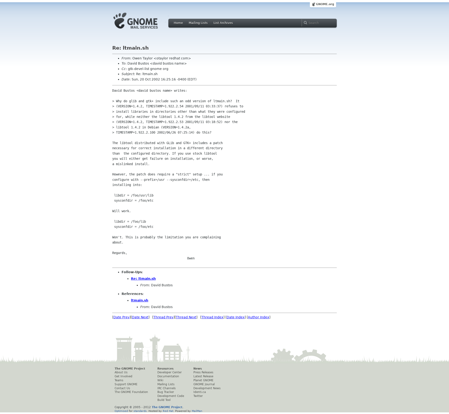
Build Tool (163, 400)
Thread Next (186, 317)
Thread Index (212, 317)
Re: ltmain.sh (143, 278)
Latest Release (203, 376)
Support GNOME (126, 384)
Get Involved (123, 376)
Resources (165, 368)
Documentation (168, 376)
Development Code (170, 396)
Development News (207, 388)
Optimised (121, 411)
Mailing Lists (198, 23)
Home (178, 23)
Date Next (140, 317)
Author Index (258, 317)
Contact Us (122, 388)
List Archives (223, 23)
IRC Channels (166, 388)
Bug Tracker (165, 392)
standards (140, 411)
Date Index (236, 317)
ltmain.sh (139, 300)
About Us (121, 372)
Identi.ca (199, 392)
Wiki (160, 380)
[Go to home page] (143, 30)
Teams (119, 380)
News (197, 368)
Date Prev (121, 317)
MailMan (197, 411)
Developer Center (169, 372)
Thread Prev (163, 317)
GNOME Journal (204, 384)
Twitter (198, 396)
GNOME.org (325, 4)
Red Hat (168, 411)
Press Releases (203, 372)
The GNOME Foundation (131, 392)
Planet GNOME (203, 380)
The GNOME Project (130, 368)
